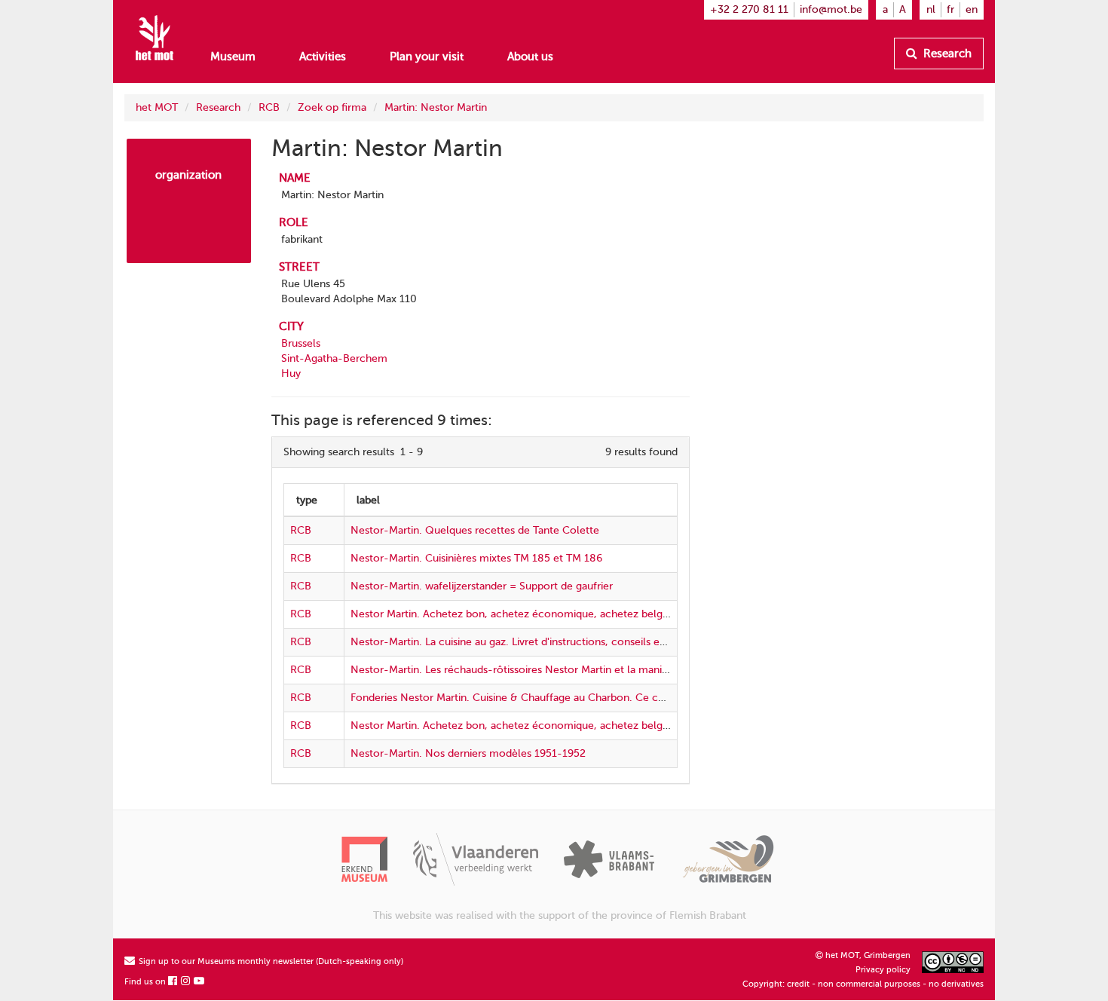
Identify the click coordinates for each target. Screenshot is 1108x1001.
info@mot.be (831, 9)
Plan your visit (427, 56)
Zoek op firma (332, 107)
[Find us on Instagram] (186, 982)
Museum (233, 56)
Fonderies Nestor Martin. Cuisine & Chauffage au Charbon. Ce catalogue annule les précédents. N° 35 (596, 697)
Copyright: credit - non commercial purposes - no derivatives (863, 984)
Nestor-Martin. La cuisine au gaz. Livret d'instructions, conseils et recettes (528, 641)
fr (950, 9)
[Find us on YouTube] (200, 982)
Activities (322, 56)
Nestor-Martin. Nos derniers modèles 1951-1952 (468, 753)
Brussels (300, 343)
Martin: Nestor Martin (435, 107)
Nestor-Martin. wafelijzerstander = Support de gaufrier (481, 586)
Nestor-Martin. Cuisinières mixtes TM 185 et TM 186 (476, 558)
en (972, 9)
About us (530, 56)
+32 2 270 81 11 (749, 9)
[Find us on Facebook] (173, 982)
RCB (269, 107)
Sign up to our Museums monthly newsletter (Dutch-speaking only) (269, 961)
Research (946, 53)
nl (930, 9)
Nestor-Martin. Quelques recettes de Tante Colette (474, 530)
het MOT (157, 107)
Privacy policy (883, 970)
